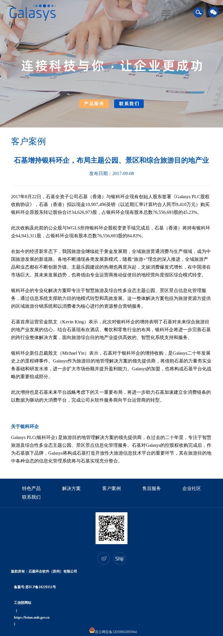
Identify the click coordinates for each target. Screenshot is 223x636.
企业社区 (191, 488)
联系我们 (31, 497)
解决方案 (71, 488)
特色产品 (31, 488)
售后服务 (151, 488)
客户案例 (111, 488)
